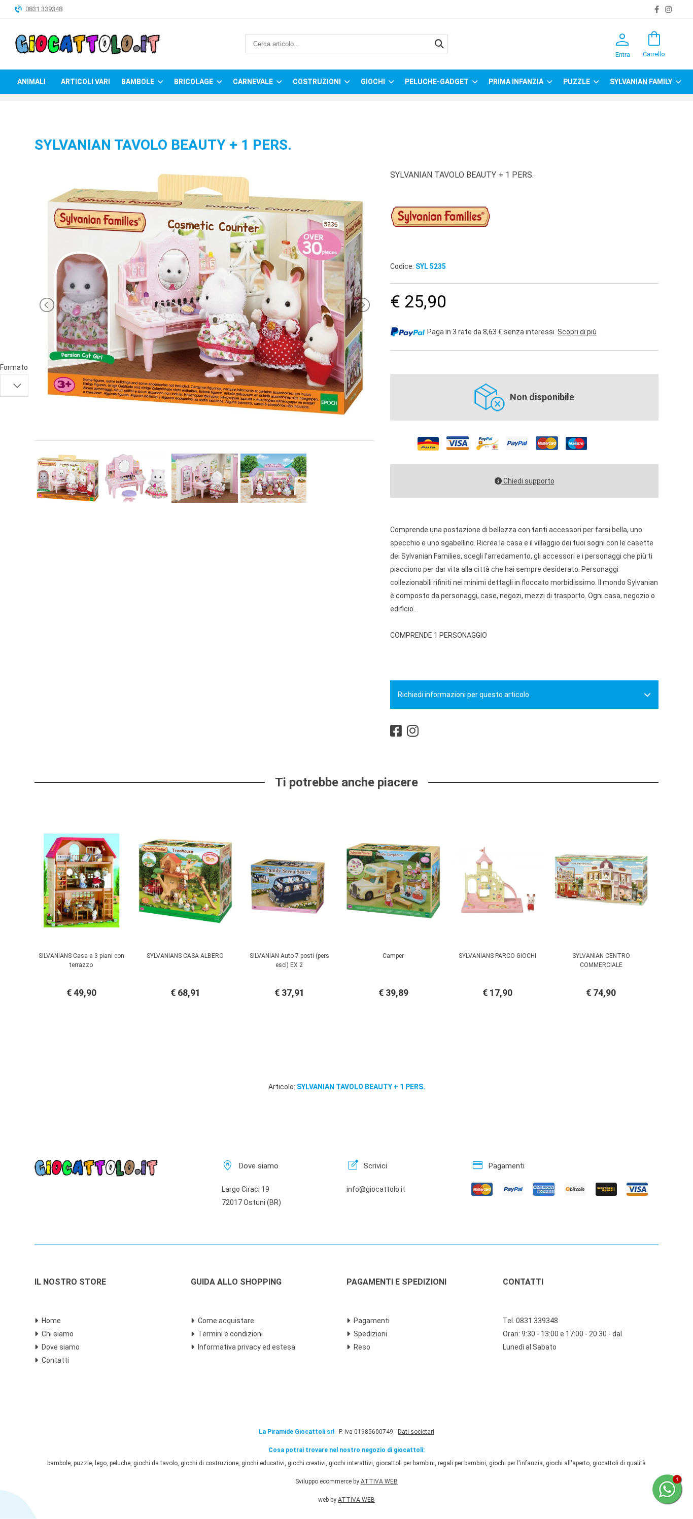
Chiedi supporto (528, 481)
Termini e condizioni (230, 1334)
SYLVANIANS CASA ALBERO (185, 955)
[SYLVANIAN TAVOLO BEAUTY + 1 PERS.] (204, 419)
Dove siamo (61, 1347)
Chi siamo (58, 1334)
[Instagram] (668, 10)
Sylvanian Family (641, 82)
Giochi (373, 82)
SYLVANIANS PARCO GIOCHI (497, 955)
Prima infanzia (516, 82)
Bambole (137, 82)
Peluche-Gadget (437, 82)
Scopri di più (577, 332)
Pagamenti (372, 1321)
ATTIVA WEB (379, 1481)
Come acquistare (226, 1321)
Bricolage (193, 82)
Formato (14, 367)
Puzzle (576, 82)
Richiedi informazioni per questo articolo (463, 695)
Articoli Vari (85, 82)
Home (51, 1321)
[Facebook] (656, 10)
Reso (362, 1347)
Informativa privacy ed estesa (246, 1347)
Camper (393, 955)
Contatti (55, 1360)
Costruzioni (317, 82)
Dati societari (416, 1431)
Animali (31, 82)
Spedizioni (370, 1334)
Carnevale (253, 82)
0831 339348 (43, 9)
